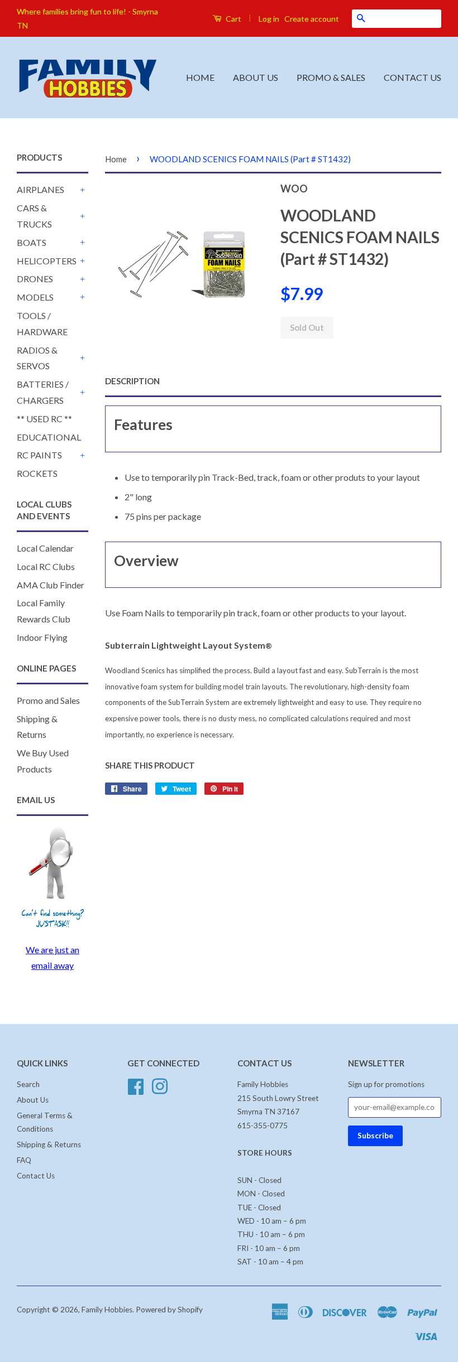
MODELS (35, 297)
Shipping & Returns (49, 1144)
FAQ (24, 1160)
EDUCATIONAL (49, 437)
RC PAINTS (39, 455)
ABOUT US (255, 77)
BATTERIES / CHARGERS (43, 392)
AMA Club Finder (50, 584)
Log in (269, 18)
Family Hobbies (107, 1309)
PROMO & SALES (331, 77)
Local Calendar (45, 548)
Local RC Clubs (46, 566)
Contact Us (36, 1175)
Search (28, 1084)
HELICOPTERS (47, 260)
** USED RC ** (44, 418)
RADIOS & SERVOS (37, 358)
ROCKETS (37, 473)
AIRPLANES (40, 189)
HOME (200, 77)
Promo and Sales (48, 700)
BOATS (31, 242)
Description (132, 381)
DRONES (35, 278)
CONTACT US (412, 77)
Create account (311, 18)
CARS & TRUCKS (34, 215)
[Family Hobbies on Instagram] (159, 1085)
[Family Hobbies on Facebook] (135, 1085)
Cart (232, 18)
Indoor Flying (42, 637)
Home (116, 159)
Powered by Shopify (169, 1309)
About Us (33, 1099)
